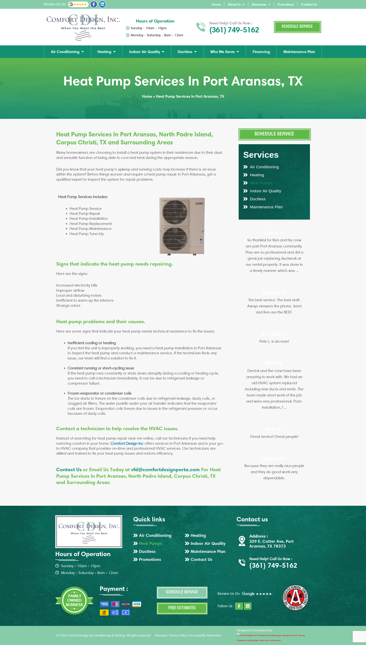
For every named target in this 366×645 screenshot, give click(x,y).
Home (216, 4)
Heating (104, 51)
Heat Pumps (261, 183)
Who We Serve (222, 51)
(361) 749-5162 (234, 29)
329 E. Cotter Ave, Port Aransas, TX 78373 (271, 544)
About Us (234, 4)
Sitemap (160, 635)
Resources (259, 4)
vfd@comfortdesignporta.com (165, 469)
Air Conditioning (65, 51)
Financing (261, 51)
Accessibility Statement (205, 635)
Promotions (286, 4)
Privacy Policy (178, 635)
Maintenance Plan (299, 51)
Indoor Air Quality (144, 51)
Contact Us (309, 4)
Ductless (185, 51)
